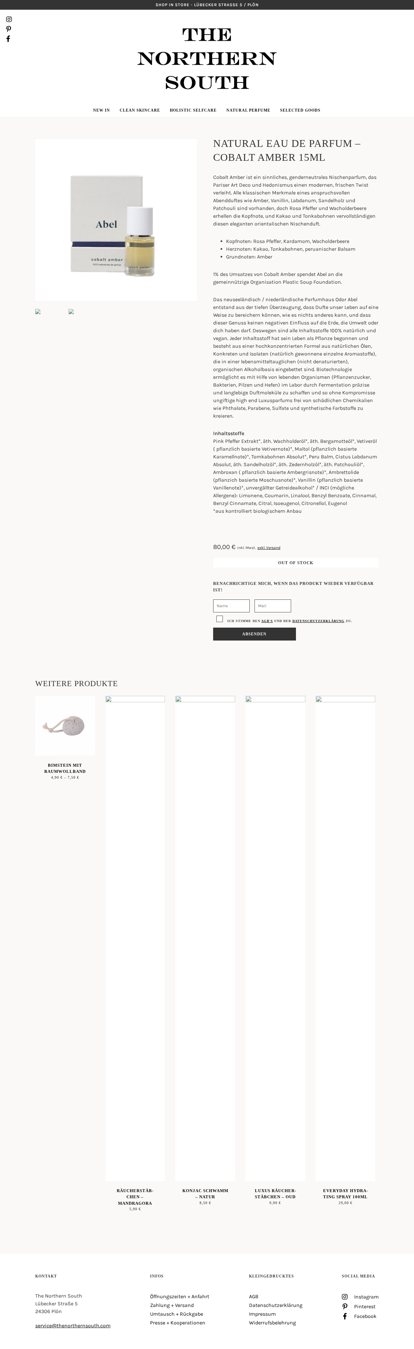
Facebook (9, 39)
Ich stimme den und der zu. (289, 621)
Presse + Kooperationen (177, 1323)
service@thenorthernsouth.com (73, 1325)
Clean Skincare (140, 110)
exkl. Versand (268, 547)
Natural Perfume (248, 110)
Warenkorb (404, 29)
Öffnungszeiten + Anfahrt (179, 1296)
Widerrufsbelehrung (272, 1323)
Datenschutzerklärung (318, 621)
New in (101, 110)
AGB (253, 1296)
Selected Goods (300, 110)
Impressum (262, 1314)
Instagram (9, 19)
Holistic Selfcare (193, 110)
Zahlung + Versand (172, 1305)
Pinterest (9, 29)
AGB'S (267, 621)
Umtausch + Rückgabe (176, 1314)
